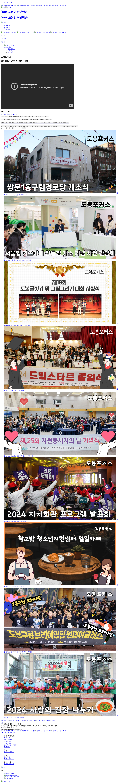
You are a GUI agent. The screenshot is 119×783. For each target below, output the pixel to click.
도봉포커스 (7, 47)
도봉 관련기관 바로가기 (8, 732)
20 (34, 720)
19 (32, 720)
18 (31, 720)
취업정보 (10, 52)
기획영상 (10, 51)
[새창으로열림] (8, 5)
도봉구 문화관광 (9, 764)
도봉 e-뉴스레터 (9, 752)
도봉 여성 (7, 747)
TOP (2, 722)
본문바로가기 (8, 2)
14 (24, 720)
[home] (3, 7)
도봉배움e (7, 757)
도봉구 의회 (7, 743)
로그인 (3, 35)
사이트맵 (3, 39)
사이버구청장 (8, 739)
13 (22, 720)
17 (29, 720)
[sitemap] (8, 7)
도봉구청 (7, 737)
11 (18, 720)
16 (27, 720)
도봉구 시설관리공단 (10, 745)
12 (20, 720)
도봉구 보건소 (8, 741)
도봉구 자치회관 (9, 759)
